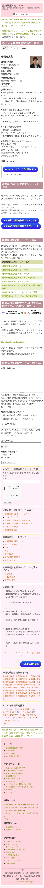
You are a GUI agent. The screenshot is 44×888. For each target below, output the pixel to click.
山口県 (37, 690)
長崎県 (5, 696)
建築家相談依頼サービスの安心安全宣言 (19, 296)
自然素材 (26, 709)
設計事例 (22, 48)
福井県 (31, 679)
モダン (10, 717)
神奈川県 (12, 684)
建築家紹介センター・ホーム (14, 31)
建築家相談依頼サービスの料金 (15, 281)
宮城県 (24, 676)
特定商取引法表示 (12, 855)
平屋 (35, 813)
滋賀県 (8, 687)
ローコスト (22, 717)
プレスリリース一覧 (13, 860)
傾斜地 (27, 804)
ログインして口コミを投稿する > (20, 169)
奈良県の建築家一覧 (24, 34)
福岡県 (31, 693)
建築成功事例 (10, 753)
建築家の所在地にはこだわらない (18, 419)
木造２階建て (8, 715)
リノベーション (9, 720)
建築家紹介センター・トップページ (18, 514)
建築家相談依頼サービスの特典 (15, 273)
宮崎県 (24, 696)
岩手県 (18, 676)
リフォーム (8, 807)
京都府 (14, 687)
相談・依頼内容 (8, 368)
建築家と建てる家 (10, 804)
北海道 (5, 676)
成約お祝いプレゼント (14, 756)
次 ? (33, 653)
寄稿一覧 (9, 789)
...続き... (6, 723)
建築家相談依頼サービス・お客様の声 (18, 277)
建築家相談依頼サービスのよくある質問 (19, 292)
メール (6, 478)
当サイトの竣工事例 (13, 779)
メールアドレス (8, 424)
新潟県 (11, 679)
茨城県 (11, 682)
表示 (5, 48)
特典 (6, 547)
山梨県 (37, 679)
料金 (34, 22)
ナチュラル (25, 712)
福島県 (5, 679)
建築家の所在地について (12, 411)
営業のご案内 (10, 852)
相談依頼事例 (25, 22)
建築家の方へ (11, 827)
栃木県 (18, 682)
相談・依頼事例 (26, 733)
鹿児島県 (32, 696)
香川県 (11, 693)
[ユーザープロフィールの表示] (36, 67)
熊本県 (11, 696)
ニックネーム (7, 440)
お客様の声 (14, 22)
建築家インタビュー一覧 (14, 781)
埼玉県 (31, 682)
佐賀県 (37, 693)
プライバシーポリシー (14, 847)
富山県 (18, 679)
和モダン (33, 715)
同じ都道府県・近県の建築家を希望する (20, 415)
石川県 (24, 679)
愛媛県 (18, 693)
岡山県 (24, 690)
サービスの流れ (11, 544)
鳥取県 (11, 690)
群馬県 (24, 682)
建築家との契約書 (12, 526)
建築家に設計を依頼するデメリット (18, 523)
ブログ (12, 48)
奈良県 (34, 687)
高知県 (24, 693)
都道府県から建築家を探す (15, 768)
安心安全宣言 (13, 25)
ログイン (23, 25)
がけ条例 (22, 813)
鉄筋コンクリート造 (11, 813)
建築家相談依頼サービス (14, 541)
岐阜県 (20, 684)
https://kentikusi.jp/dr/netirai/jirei (13, 342)
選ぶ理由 (8, 573)
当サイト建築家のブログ (14, 773)
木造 (14, 709)
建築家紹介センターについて (16, 849)
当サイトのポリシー (13, 844)
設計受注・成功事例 (13, 830)
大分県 (18, 696)
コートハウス (8, 816)
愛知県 (33, 684)
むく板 (22, 715)
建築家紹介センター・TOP (12, 19)
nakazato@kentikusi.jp (25, 882)
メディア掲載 (10, 858)
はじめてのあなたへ (12, 517)
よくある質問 (10, 577)
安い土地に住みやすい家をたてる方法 (19, 787)
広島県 (31, 690)
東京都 (5, 684)
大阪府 (21, 687)
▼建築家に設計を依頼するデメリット (21, 226)
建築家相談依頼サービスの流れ (15, 269)
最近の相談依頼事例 (12, 557)
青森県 (11, 676)
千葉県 (37, 682)
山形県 (37, 676)
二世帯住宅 (21, 807)
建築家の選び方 (11, 530)
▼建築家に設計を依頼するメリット (20, 220)
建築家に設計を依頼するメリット (18, 520)
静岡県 (26, 684)
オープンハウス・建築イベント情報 (18, 784)
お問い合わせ (10, 560)
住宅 (4, 709)
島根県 (18, 690)
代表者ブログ (10, 863)
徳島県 (5, 693)
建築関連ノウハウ (12, 776)
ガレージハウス (31, 807)
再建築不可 (20, 810)
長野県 (5, 682)
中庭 (33, 717)
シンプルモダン (9, 712)
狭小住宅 (34, 804)
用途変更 (30, 813)
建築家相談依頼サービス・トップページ (19, 265)
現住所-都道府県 (9, 451)
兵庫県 (27, 687)
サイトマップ (27, 736)
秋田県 (31, 676)
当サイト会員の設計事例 (14, 770)
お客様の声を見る (30, 664)
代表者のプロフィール (14, 841)
